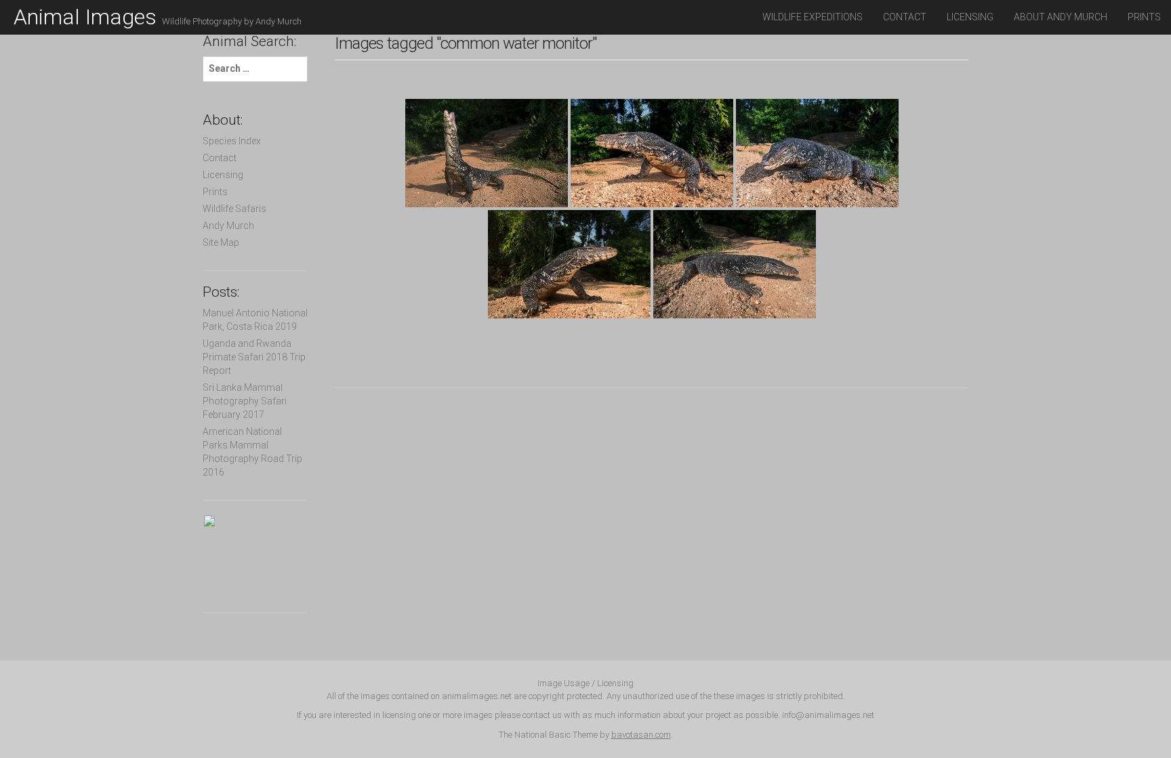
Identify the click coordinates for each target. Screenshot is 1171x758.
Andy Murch (228, 225)
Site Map (221, 242)
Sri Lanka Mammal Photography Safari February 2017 (245, 401)
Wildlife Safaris (234, 208)
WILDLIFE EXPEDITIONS (812, 17)
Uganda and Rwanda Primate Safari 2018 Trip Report (254, 357)
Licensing (970, 17)
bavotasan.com (641, 735)
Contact (904, 17)
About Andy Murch (1060, 17)
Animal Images (158, 17)
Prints (1144, 17)
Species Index (232, 140)
